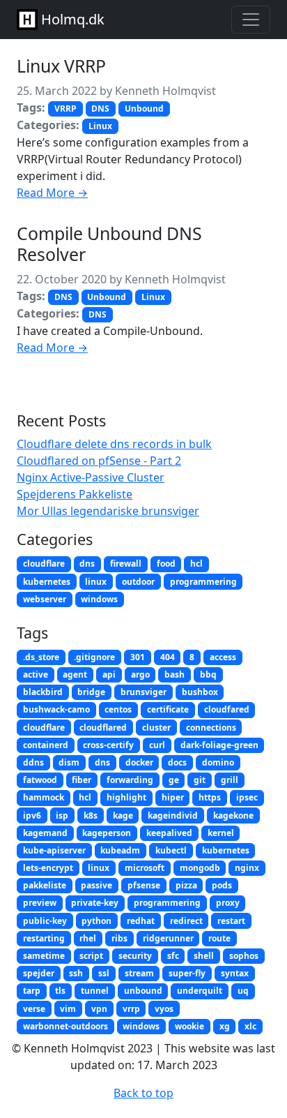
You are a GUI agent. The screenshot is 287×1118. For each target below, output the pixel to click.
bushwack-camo (56, 709)
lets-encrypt (48, 868)
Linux (100, 126)
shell (204, 956)
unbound (143, 991)
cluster (156, 727)
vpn (99, 1009)
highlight (126, 797)
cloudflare (44, 563)
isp (62, 815)
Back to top (143, 1093)
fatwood (40, 780)
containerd (45, 745)
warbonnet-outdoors (65, 1026)
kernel (221, 833)
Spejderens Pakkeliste (74, 494)
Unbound (144, 108)
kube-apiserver (54, 850)
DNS (100, 108)
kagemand (45, 833)
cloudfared (226, 709)
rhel (87, 938)
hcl (196, 563)
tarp (31, 991)
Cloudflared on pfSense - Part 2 (99, 460)
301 (137, 657)
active (35, 674)
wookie (189, 1026)
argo (140, 674)
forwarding (130, 780)
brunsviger (143, 692)
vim (68, 1009)
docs (177, 762)
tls (60, 991)
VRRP (65, 108)
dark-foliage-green (219, 745)
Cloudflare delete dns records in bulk (114, 444)
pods (222, 885)
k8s (91, 815)
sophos (243, 956)
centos (118, 709)
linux (96, 582)
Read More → (52, 192)
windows (99, 599)
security (135, 956)
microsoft (144, 868)
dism (69, 762)
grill (229, 780)
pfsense (143, 885)
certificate (168, 709)
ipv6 (32, 815)
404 (167, 657)
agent (75, 674)
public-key (45, 921)
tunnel (95, 991)
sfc (173, 956)
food (166, 563)
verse (34, 1009)
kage (123, 815)
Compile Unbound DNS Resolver (109, 243)
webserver (44, 599)
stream (139, 973)
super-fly (187, 973)
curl (157, 745)
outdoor (138, 582)
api (109, 674)
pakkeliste (44, 885)
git (199, 780)
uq (243, 991)
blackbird (43, 692)
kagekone (233, 815)
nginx (247, 868)
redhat (141, 921)
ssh (76, 973)
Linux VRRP (61, 65)
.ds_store (41, 657)
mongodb (200, 868)
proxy (228, 903)
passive (96, 885)
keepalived (169, 833)
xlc (250, 1026)
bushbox (200, 692)
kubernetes (46, 582)
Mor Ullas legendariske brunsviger (108, 511)
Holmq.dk (71, 19)
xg (224, 1026)
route (219, 938)
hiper (173, 797)
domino (218, 762)
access (223, 657)
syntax (235, 973)
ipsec (247, 797)
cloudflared (103, 727)
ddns (33, 762)
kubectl (171, 850)
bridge (91, 692)
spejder (38, 973)
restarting (44, 938)
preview (39, 903)
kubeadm (120, 850)
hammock (43, 797)
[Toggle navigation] (250, 19)
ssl (103, 973)
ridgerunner (168, 938)
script (91, 956)
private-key (94, 903)
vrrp (131, 1009)
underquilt (199, 991)
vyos (164, 1009)
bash (174, 674)
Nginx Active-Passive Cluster (90, 477)
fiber (81, 780)
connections (211, 727)
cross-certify (108, 745)
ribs (119, 938)
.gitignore (94, 657)
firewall (125, 563)
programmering (203, 582)
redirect (186, 921)
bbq (208, 674)
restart (231, 921)
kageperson (106, 833)
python (96, 921)
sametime (44, 956)
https (210, 797)
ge (174, 780)
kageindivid (173, 815)
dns (87, 563)
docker (139, 762)
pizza (186, 885)
